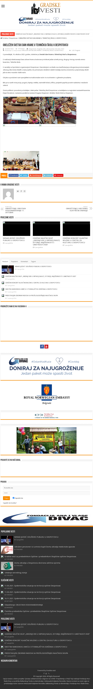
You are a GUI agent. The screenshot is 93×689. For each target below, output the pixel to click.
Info (44, 49)
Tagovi (33, 261)
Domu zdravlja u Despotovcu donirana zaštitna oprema (37, 563)
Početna (5, 38)
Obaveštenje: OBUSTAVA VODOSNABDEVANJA (24, 605)
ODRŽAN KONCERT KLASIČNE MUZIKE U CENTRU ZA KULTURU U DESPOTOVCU (75, 240)
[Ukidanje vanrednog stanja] (2, 573)
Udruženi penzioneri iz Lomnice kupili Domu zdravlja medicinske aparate (44, 547)
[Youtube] (46, 346)
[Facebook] (42, 346)
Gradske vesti (51, 670)
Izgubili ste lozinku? (10, 503)
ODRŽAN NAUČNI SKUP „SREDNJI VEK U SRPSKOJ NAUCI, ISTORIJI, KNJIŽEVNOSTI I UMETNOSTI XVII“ (53, 34)
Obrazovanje (50, 49)
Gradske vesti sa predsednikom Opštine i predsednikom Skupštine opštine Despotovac (40, 556)
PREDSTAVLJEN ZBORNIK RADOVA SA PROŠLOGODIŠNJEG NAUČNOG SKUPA (31, 295)
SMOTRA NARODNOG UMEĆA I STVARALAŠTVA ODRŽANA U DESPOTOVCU (31, 289)
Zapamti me (18, 498)
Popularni (14, 261)
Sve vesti (57, 49)
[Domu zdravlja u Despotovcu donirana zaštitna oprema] (7, 566)
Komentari (24, 261)
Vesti (62, 49)
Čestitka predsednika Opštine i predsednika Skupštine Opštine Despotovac (35, 611)
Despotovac (13, 38)
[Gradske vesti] (46, 8)
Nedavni (5, 261)
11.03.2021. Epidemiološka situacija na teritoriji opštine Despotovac (33, 592)
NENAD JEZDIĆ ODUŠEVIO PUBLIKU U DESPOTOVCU (14, 239)
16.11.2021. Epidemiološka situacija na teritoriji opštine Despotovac (33, 598)
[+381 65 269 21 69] (51, 346)
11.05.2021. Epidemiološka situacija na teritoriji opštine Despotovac (33, 586)
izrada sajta (51, 686)
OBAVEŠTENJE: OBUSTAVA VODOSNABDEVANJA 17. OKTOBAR (15, 209)
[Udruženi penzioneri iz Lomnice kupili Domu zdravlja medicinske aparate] (7, 550)
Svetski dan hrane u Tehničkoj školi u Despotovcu (57, 54)
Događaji (40, 49)
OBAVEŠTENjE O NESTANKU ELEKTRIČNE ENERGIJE (77, 209)
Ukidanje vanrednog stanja (16, 573)
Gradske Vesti (9, 49)
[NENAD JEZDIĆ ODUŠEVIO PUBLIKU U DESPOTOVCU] (7, 540)
